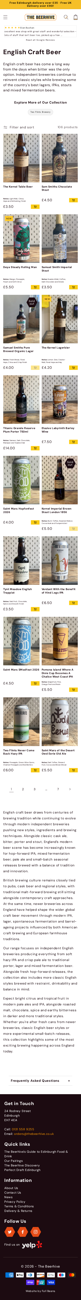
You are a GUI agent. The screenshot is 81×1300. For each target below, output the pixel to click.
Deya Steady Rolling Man (20, 267)
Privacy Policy (14, 1202)
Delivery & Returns (18, 1211)
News (8, 1197)
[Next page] (70, 789)
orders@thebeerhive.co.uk (34, 1134)
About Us (11, 1188)
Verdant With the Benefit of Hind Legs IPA (59, 591)
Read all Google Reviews (40, 40)
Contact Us (12, 1192)
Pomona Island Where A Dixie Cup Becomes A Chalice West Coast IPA (58, 673)
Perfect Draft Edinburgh (22, 1170)
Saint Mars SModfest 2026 (21, 669)
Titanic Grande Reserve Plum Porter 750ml (19, 430)
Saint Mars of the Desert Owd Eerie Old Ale (58, 752)
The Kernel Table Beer (18, 186)
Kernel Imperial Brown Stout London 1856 (57, 510)
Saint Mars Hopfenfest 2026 (18, 510)
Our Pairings (13, 1161)
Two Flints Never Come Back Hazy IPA (19, 752)
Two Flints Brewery (40, 112)
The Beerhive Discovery (22, 1165)
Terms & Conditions (19, 1206)
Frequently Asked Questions (35, 1081)
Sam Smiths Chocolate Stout (57, 188)
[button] (5, 17)
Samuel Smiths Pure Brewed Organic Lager (18, 349)
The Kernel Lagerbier (56, 347)
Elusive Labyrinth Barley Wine (58, 430)
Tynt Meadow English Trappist (17, 591)
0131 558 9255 (23, 1129)
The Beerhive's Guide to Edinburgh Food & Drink (36, 1154)
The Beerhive (49, 1266)
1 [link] (11, 789)
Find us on (12, 1244)
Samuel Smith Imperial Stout (57, 269)
